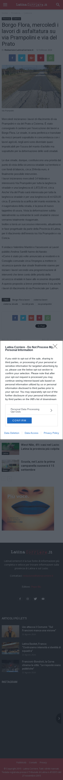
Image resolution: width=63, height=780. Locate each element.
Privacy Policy (51, 433)
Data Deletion (11, 433)
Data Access (31, 433)
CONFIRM (19, 420)
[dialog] (31, 390)
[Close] (56, 347)
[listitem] (31, 410)
